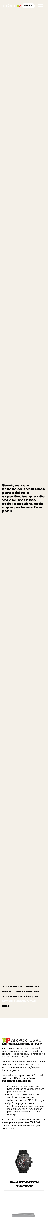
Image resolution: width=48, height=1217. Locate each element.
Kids (6, 1006)
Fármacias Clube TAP (20, 992)
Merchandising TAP (19, 1001)
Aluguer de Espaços (20, 996)
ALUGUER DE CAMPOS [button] (19, 987)
